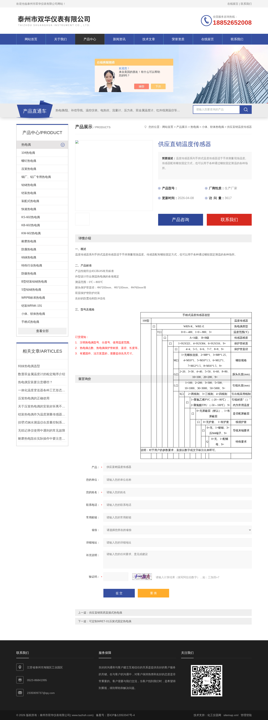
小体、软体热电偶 (33, 313)
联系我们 (246, 3)
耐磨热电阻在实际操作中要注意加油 (42, 438)
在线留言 (232, 3)
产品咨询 (180, 219)
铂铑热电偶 (28, 185)
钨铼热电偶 (28, 257)
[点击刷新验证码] (142, 576)
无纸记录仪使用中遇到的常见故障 (41, 430)
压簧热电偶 (28, 168)
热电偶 (26, 144)
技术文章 (148, 39)
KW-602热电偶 (31, 233)
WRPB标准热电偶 (33, 297)
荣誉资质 (178, 39)
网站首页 (31, 39)
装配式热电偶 (30, 201)
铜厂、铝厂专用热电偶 (36, 176)
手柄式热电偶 (30, 321)
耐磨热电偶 (28, 241)
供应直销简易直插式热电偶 (105, 612)
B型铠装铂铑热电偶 (34, 281)
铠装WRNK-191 (31, 305)
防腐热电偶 (28, 249)
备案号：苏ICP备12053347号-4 (115, 715)
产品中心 (90, 39)
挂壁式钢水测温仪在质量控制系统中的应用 (42, 422)
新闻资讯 (119, 39)
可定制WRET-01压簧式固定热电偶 (110, 621)
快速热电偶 (28, 209)
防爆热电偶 (28, 273)
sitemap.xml (230, 715)
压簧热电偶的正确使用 (33, 398)
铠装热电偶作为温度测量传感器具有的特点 (42, 414)
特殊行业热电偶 (31, 265)
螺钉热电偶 (28, 160)
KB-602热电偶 (30, 225)
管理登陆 (246, 715)
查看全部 (42, 331)
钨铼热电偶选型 (29, 366)
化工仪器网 (214, 715)
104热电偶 (28, 152)
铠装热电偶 (28, 193)
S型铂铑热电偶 (31, 289)
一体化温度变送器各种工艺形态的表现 (42, 390)
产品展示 (181, 126)
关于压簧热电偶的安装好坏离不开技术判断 (42, 406)
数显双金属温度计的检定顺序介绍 (41, 374)
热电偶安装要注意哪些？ (35, 382)
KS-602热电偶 (30, 217)
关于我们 (60, 39)
